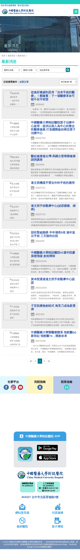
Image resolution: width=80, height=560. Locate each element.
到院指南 (40, 387)
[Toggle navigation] (75, 11)
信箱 (66, 387)
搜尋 (68, 70)
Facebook (6, 387)
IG (13, 387)
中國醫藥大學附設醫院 (40, 475)
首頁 (3, 56)
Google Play (47, 449)
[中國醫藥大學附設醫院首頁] (18, 11)
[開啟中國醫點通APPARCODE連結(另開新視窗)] (25, 454)
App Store (47, 459)
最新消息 (21, 56)
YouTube (20, 387)
